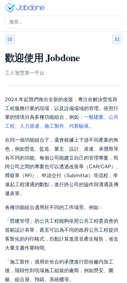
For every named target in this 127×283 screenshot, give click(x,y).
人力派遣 (29, 126)
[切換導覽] (10, 39)
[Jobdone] (26, 7)
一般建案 (94, 117)
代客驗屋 (79, 126)
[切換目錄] (117, 39)
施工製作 (54, 126)
